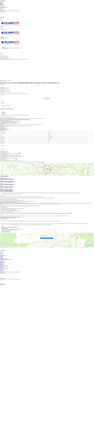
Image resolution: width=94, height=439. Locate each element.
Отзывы (3, 113)
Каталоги (1, 256)
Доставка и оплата (2, 261)
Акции (1, 252)
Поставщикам (2, 262)
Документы (1, 257)
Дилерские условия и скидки (4, 265)
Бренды (1, 263)
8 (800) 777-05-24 (2, 6)
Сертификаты (2, 254)
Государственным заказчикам (4, 258)
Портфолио (1, 264)
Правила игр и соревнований (4, 266)
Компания (1, 253)
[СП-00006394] (53, 70)
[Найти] (2, 20)
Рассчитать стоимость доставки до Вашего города (7, 178)
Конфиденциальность (3, 284)
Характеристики (4, 112)
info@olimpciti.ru (2, 9)
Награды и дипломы (2, 255)
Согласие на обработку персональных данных (6, 259)
